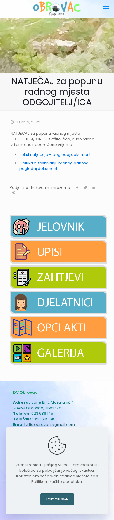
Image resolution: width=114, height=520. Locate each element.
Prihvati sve (57, 499)
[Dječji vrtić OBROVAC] (57, 8)
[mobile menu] (106, 9)
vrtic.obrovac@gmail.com (50, 424)
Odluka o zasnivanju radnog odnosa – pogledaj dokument (55, 165)
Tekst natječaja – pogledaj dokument (55, 154)
